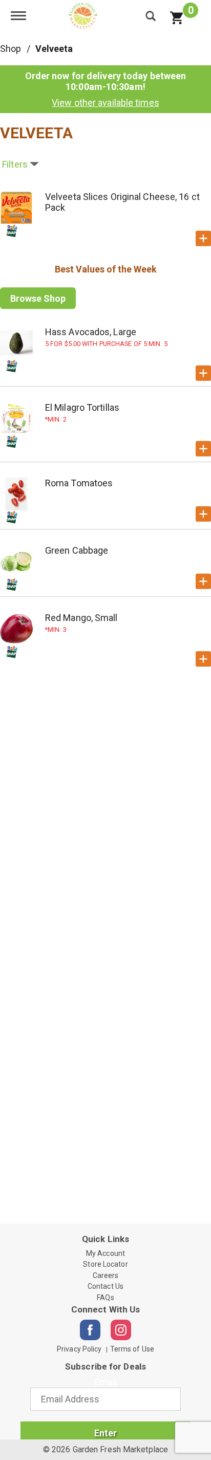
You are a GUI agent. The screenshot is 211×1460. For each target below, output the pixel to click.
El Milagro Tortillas (82, 407)
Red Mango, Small (81, 617)
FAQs (105, 1297)
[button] (203, 238)
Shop (10, 48)
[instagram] (121, 1330)
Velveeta (54, 48)
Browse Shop (38, 298)
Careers (106, 1275)
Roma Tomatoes (79, 483)
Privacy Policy (79, 1349)
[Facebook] (90, 1330)
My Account (105, 1253)
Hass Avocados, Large (90, 331)
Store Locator (105, 1264)
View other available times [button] (105, 102)
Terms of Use (132, 1349)
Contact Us (105, 1286)
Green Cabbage (76, 550)
